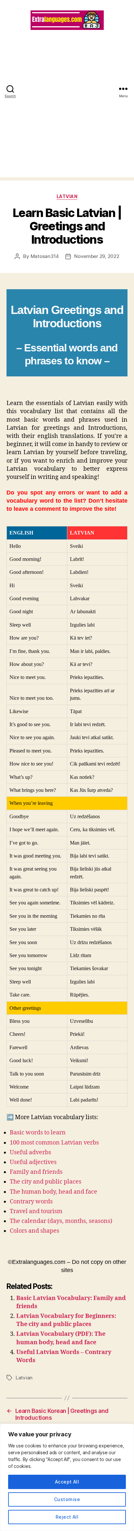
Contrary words (31, 1201)
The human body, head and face (53, 1192)
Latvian (67, 196)
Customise (67, 1499)
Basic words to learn (38, 1132)
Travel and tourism (36, 1211)
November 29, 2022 (96, 256)
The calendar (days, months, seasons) (61, 1221)
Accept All (67, 1481)
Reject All (67, 1517)
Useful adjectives (33, 1162)
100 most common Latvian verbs (54, 1142)
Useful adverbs (30, 1152)
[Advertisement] (67, 110)
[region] (67, 1477)
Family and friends (36, 1172)
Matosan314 (45, 256)
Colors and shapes (34, 1231)
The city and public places (45, 1182)
